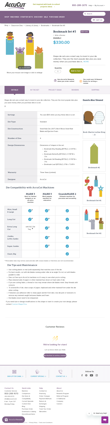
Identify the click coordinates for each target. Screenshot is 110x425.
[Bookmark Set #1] (94, 186)
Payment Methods (45, 398)
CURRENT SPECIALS (37, 376)
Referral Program (62, 396)
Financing (42, 393)
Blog (23, 406)
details (14, 90)
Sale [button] (46, 17)
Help (90, 5)
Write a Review (60, 35)
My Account (99, 5)
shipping (95, 90)
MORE (86, 62)
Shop (6, 25)
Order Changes (44, 396)
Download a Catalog (29, 411)
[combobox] (94, 13)
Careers (59, 404)
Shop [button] (7, 17)
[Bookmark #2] (94, 153)
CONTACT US (60, 376)
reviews (75, 90)
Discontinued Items (28, 414)
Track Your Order (45, 409)
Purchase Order (57, 17)
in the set (34, 90)
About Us (60, 391)
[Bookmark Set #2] (94, 219)
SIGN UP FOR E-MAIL (14, 376)
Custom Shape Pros (19, 304)
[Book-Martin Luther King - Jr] (94, 118)
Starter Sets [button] (26, 17)
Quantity (58, 68)
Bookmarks (45, 25)
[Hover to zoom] (25, 50)
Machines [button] (14, 17)
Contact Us (43, 391)
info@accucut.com (11, 399)
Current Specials (27, 401)
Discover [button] (38, 17)
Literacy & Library (32, 25)
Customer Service (11, 391)
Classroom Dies (17, 25)
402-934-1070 (9, 396)
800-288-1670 (79, 5)
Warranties (43, 411)
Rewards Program (63, 393)
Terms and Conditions (46, 422)
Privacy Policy (33, 422)
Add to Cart (76, 71)
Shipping (42, 406)
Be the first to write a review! (55, 356)
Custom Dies (26, 404)
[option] (6, 25)
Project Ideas (55, 90)
